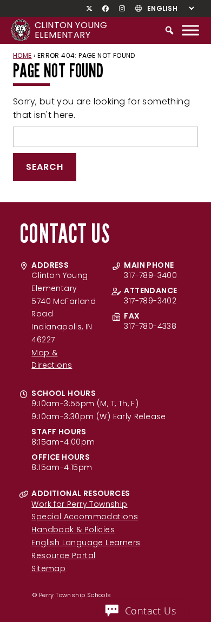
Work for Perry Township (79, 504)
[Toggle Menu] (190, 30)
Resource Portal (63, 555)
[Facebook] (105, 9)
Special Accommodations (84, 516)
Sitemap (48, 568)
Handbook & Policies (73, 529)
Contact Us (150, 611)
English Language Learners (85, 542)
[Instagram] (122, 9)
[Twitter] (89, 9)
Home (22, 55)
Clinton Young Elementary (71, 30)
